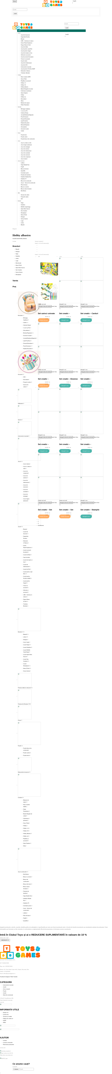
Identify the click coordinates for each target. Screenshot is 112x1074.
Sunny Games (24, 218)
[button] (85, 2)
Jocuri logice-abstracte (26, 144)
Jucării (4, 987)
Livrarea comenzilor (8, 1042)
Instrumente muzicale (26, 67)
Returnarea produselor (8, 1044)
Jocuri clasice (24, 158)
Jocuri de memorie (25, 154)
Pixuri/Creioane (24, 116)
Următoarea (41, 525)
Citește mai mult (42, 304)
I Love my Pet (24, 110)
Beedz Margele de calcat (27, 88)
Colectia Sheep (24, 112)
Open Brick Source (25, 208)
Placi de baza (24, 184)
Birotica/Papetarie (25, 124)
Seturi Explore (24, 92)
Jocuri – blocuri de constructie (28, 182)
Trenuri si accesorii (25, 59)
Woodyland (23, 212)
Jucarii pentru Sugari (26, 50)
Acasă (14, 238)
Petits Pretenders (25, 104)
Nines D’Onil (24, 214)
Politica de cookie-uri (8, 1018)
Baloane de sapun (25, 102)
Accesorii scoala (25, 128)
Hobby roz (23, 96)
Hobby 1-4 (23, 82)
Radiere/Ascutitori (25, 122)
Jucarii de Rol (24, 65)
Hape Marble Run (25, 164)
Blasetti (22, 224)
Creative (18, 238)
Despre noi (5, 1012)
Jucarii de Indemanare (26, 62)
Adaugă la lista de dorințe (45, 306)
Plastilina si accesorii (26, 80)
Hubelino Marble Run (26, 176)
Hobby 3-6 (23, 85)
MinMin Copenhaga (25, 206)
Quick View (54, 306)
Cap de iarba (24, 60)
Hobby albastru (24, 86)
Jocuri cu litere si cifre (26, 142)
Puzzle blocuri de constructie (28, 138)
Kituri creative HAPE (26, 76)
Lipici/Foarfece (24, 120)
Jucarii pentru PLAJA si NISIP (28, 68)
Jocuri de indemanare (26, 150)
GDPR (4, 1020)
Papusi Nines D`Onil (26, 45)
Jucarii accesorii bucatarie (27, 56)
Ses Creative (24, 210)
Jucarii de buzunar (25, 34)
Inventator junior (25, 172)
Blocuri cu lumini (25, 186)
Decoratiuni (23, 99)
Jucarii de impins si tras (26, 53)
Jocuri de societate (25, 152)
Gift (22, 198)
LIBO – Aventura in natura (27, 41)
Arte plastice (24, 126)
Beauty (22, 39)
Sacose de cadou (25, 194)
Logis (22, 220)
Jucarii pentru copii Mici (26, 48)
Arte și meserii (6, 989)
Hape (22, 202)
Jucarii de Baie (24, 47)
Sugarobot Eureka (25, 36)
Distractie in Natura (25, 70)
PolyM (22, 166)
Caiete (22, 130)
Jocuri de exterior (25, 148)
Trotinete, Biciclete (25, 73)
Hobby (22, 94)
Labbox (22, 162)
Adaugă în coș (62, 304)
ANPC (4, 1022)
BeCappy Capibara (25, 108)
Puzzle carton (24, 136)
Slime (22, 100)
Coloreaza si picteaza (26, 90)
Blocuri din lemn (25, 168)
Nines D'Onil (19, 265)
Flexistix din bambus (26, 174)
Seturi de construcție (8, 995)
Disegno (23, 216)
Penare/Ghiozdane (25, 118)
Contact (5, 1040)
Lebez (22, 222)
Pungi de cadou (24, 196)
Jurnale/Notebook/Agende (27, 114)
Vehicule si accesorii (26, 54)
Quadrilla (23, 170)
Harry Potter (24, 79)
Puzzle (4, 991)
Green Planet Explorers (26, 42)
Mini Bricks (23, 190)
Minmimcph (18, 263)
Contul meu (6, 1014)
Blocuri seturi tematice (26, 188)
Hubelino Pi (23, 178)
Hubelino (23, 204)
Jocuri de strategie (25, 146)
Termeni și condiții (7, 1016)
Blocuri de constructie (26, 180)
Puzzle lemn (24, 134)
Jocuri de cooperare (26, 156)
